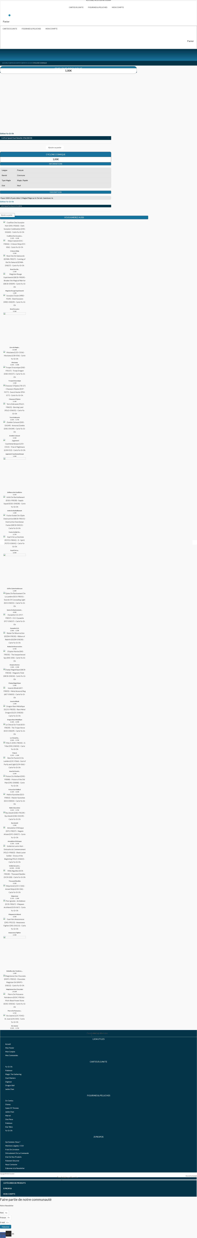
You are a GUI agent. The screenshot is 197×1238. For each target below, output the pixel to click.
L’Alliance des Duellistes (14, 492)
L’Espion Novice (14, 665)
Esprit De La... (14, 550)
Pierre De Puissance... (14, 1011)
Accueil (5, 63)
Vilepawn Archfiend (14, 914)
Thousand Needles (15, 881)
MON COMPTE (118, 7)
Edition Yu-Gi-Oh (7, 133)
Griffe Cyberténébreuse (14, 588)
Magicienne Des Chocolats (14, 989)
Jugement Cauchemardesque (14, 454)
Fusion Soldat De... (15, 532)
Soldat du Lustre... (14, 866)
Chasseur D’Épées (14, 399)
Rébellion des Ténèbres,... (14, 971)
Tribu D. (14, 753)
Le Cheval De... (14, 738)
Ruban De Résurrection (14, 646)
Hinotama (15, 362)
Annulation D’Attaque (15, 841)
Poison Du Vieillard (15, 789)
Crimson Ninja (14, 251)
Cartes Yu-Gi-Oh (26, 63)
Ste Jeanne (14, 1026)
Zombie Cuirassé (14, 436)
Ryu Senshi (14, 823)
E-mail (2, 1222)
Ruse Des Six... (14, 269)
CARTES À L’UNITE (76, 7)
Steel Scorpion (14, 309)
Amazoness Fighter (14, 932)
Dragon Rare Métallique (14, 719)
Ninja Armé (14, 896)
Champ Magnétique (14, 683)
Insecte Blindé (14, 701)
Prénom (3, 1218)
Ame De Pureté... (14, 771)
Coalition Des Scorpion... (14, 236)
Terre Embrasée (15, 417)
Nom (2, 1213)
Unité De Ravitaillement (14, 510)
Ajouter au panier (54, 147)
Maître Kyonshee (14, 808)
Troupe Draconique (14, 381)
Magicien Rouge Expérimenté (14, 291)
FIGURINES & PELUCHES (97, 7)
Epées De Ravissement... (14, 610)
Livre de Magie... (15, 347)
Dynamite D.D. (14, 628)
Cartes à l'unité (14, 63)
